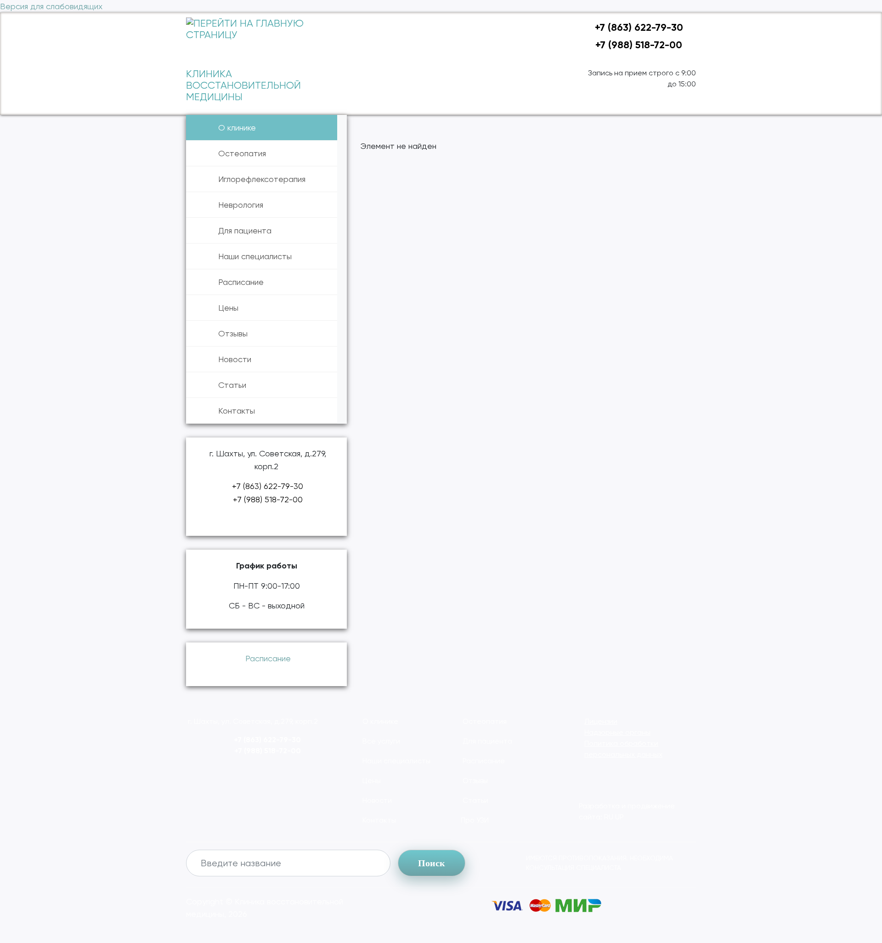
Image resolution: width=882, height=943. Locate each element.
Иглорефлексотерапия (261, 179)
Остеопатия (242, 153)
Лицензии (600, 721)
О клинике (237, 127)
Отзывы (233, 333)
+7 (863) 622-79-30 (637, 27)
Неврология (240, 205)
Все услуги (380, 741)
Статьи (232, 385)
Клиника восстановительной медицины (243, 85)
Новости (234, 359)
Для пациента (244, 230)
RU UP (614, 816)
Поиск (431, 863)
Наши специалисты (255, 256)
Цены (228, 307)
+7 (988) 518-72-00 (637, 45)
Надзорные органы (617, 732)
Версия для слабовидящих (51, 6)
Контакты (236, 410)
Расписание (241, 282)
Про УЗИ (475, 820)
